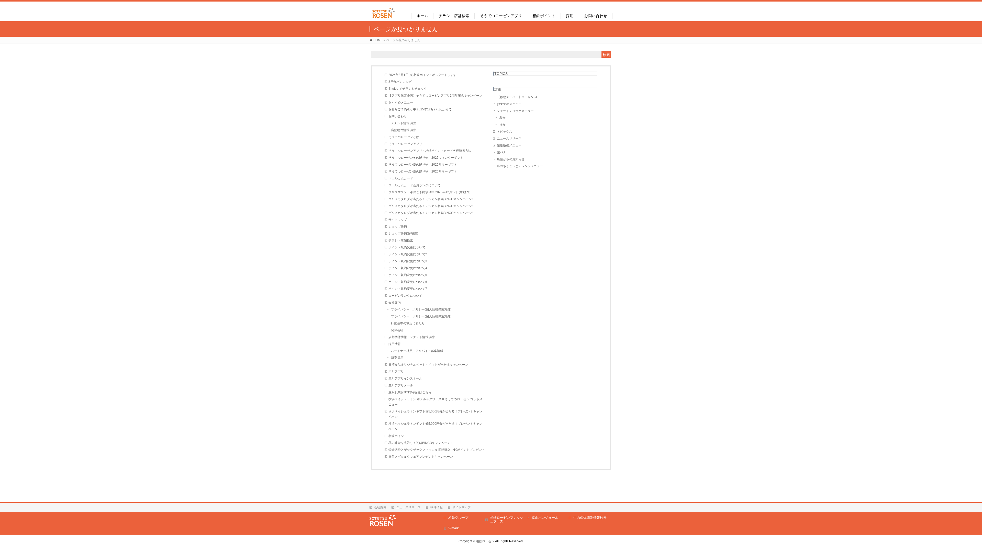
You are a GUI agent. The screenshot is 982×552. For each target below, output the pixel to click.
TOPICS (501, 74)
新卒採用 (397, 358)
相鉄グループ (458, 518)
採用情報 (394, 344)
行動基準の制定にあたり (408, 323)
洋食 (502, 124)
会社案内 (394, 302)
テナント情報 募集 (403, 123)
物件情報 (436, 507)
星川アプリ (396, 371)
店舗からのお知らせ (511, 159)
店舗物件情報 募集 (403, 130)
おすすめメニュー (400, 102)
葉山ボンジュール (545, 518)
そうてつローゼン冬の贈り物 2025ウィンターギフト (425, 157)
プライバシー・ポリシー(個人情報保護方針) (421, 309)
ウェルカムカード (400, 178)
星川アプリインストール (405, 378)
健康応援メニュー (509, 145)
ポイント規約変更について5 (407, 275)
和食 (502, 118)
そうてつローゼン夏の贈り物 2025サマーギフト (422, 164)
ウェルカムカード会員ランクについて (414, 185)
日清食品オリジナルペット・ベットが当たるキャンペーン (428, 364)
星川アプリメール (400, 385)
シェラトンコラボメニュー (515, 111)
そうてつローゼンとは (403, 137)
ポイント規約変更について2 (407, 254)
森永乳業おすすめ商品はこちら (409, 392)
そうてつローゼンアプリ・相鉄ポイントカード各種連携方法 (429, 151)
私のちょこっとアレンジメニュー (520, 166)
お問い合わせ (397, 116)
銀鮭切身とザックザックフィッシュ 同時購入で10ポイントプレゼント (436, 450)
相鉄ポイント (397, 436)
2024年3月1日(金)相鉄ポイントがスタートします (422, 75)
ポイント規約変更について (406, 247)
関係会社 (397, 330)
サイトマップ (397, 220)
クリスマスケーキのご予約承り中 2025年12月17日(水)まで (429, 192)
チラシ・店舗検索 (400, 240)
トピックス (504, 131)
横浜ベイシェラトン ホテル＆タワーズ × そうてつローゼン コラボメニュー (435, 401)
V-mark (453, 528)
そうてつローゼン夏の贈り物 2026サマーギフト (422, 171)
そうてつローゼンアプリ (405, 144)
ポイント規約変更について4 (407, 268)
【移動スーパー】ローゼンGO (517, 97)
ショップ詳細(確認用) (403, 233)
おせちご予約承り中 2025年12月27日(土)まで (420, 109)
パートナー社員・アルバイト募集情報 (417, 351)
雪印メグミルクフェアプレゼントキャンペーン (420, 456)
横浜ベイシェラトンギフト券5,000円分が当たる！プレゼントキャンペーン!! (435, 414)
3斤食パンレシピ (400, 82)
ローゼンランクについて (405, 295)
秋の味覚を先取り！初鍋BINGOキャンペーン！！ (422, 443)
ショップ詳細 (397, 226)
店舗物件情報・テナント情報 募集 (411, 337)
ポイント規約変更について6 (407, 282)
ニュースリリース (509, 138)
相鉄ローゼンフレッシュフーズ (506, 519)
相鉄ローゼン (485, 541)
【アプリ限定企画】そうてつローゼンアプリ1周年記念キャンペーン (435, 95)
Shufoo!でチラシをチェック (407, 88)
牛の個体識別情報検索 (590, 518)
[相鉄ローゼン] (383, 18)
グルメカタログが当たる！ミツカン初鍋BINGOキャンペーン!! (430, 199)
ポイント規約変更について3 (407, 261)
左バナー (503, 152)
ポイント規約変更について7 (407, 289)
